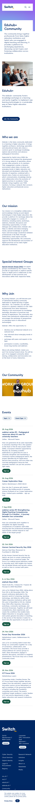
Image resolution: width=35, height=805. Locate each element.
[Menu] (29, 7)
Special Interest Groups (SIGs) (12, 266)
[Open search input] (25, 7)
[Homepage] (9, 7)
